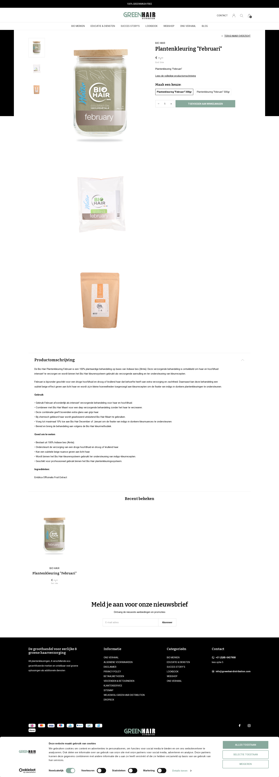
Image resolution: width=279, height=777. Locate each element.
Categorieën (176, 649)
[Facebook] (239, 725)
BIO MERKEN (78, 26)
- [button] (158, 103)
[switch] (101, 770)
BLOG (205, 26)
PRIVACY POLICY (112, 671)
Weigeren (245, 764)
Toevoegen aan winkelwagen (205, 104)
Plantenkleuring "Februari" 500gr (213, 92)
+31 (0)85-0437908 (226, 657)
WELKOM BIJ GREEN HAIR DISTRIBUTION (124, 695)
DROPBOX (109, 699)
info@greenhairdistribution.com (233, 671)
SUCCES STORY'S (130, 26)
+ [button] (171, 103)
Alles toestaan (245, 744)
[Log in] (233, 15)
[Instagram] (249, 725)
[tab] (139, 360)
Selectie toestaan (245, 754)
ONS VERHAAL (188, 26)
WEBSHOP (168, 26)
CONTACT (222, 15)
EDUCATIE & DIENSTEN (103, 26)
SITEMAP (108, 690)
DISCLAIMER (110, 667)
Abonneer (167, 622)
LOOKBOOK (151, 26)
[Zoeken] (241, 15)
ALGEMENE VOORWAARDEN (118, 662)
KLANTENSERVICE (113, 685)
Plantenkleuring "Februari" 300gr (174, 92)
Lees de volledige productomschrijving (175, 75)
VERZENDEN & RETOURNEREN (119, 681)
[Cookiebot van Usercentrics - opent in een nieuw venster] (27, 770)
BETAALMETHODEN (114, 676)
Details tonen (179, 770)
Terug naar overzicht (237, 36)
